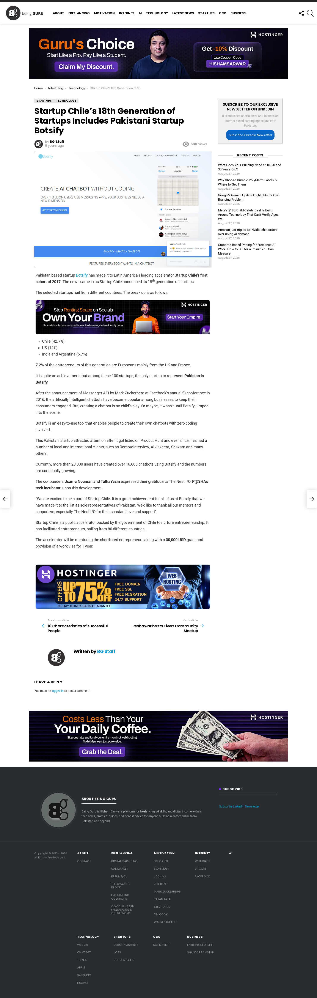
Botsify (82, 275)
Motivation (104, 13)
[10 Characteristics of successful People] (5, 499)
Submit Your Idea (126, 945)
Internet (126, 13)
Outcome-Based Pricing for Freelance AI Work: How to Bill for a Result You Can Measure (246, 249)
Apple (81, 967)
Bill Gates (161, 861)
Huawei (82, 983)
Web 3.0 (82, 945)
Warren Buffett (165, 922)
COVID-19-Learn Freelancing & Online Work (122, 909)
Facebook (202, 876)
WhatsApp (202, 861)
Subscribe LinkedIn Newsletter (250, 135)
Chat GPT (84, 952)
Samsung (84, 975)
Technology (157, 13)
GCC (222, 13)
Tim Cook (161, 914)
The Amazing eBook (120, 885)
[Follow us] (301, 13)
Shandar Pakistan (200, 952)
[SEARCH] (310, 13)
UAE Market (119, 869)
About (58, 13)
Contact (84, 861)
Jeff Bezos (161, 884)
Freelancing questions (120, 896)
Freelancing (79, 13)
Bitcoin (200, 869)
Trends (82, 960)
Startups (206, 13)
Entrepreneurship (200, 945)
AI (140, 13)
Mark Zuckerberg (167, 891)
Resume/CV (119, 876)
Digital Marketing (124, 861)
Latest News (183, 13)
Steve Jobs (162, 907)
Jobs (117, 952)
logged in (58, 691)
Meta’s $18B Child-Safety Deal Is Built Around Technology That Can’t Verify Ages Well (248, 214)
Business (238, 13)
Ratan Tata (162, 899)
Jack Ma (160, 876)
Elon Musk (161, 869)
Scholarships (124, 960)
